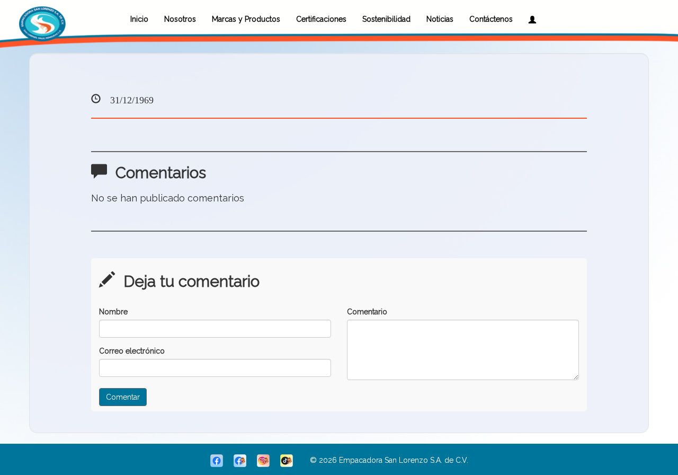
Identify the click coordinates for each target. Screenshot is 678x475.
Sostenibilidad (386, 19)
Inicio (139, 19)
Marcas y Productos (246, 19)
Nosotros (180, 19)
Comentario (367, 311)
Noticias (439, 19)
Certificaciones (321, 19)
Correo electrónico (132, 351)
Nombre (113, 311)
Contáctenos (491, 19)
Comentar (123, 397)
